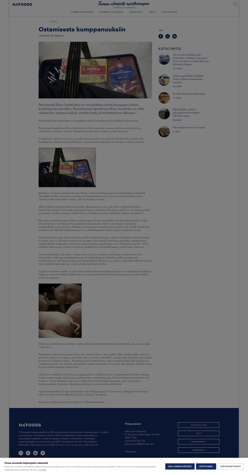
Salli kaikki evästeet (180, 466)
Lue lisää (42, 470)
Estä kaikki (206, 466)
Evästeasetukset (230, 466)
